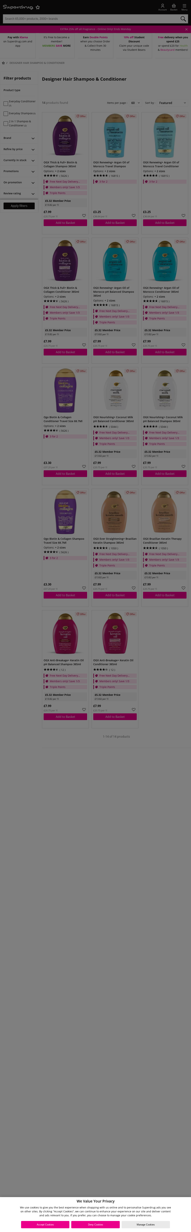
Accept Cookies (45, 1224)
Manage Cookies (146, 1224)
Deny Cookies (95, 1224)
